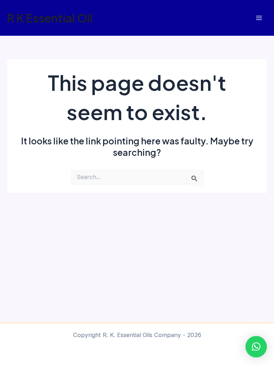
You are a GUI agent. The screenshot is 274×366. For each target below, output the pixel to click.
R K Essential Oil (50, 18)
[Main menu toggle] (259, 18)
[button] (256, 346)
